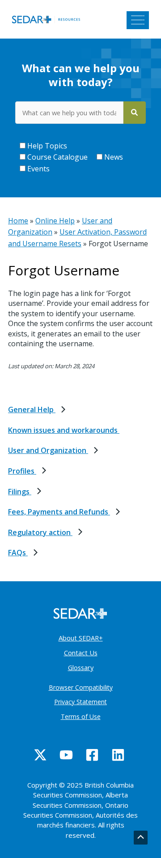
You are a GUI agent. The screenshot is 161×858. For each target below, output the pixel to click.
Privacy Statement (80, 701)
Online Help (55, 221)
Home (18, 221)
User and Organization (48, 450)
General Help (31, 409)
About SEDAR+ (81, 637)
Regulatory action (40, 532)
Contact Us (80, 652)
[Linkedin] (118, 755)
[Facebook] (92, 755)
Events (37, 169)
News (112, 157)
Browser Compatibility (81, 687)
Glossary (80, 667)
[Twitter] (40, 755)
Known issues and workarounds (63, 430)
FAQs (18, 552)
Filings (19, 492)
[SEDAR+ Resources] (48, 19)
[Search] (134, 112)
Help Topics (46, 146)
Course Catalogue (56, 157)
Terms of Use (81, 716)
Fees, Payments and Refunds (59, 512)
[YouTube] (66, 755)
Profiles (22, 471)
